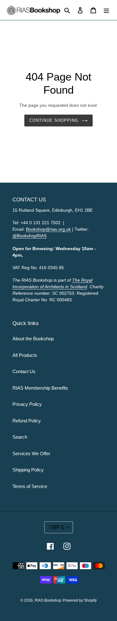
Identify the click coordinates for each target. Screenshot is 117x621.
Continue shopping (54, 120)
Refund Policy (26, 420)
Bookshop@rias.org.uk (48, 229)
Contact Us (24, 371)
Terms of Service (29, 486)
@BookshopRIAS (29, 235)
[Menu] (106, 10)
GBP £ (56, 527)
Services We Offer (31, 453)
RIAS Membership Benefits (40, 388)
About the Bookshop (33, 338)
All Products (24, 355)
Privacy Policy (27, 404)
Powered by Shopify (80, 600)
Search (19, 437)
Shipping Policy (28, 469)
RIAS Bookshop (48, 600)
